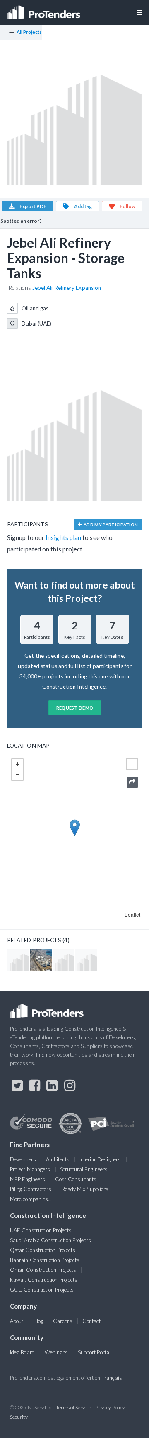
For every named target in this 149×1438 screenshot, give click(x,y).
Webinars (56, 1352)
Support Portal (94, 1352)
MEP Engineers (27, 1179)
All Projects (29, 32)
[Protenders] (44, 9)
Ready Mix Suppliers (85, 1189)
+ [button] (17, 764)
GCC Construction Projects (42, 1289)
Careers (62, 1321)
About (16, 1321)
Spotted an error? (21, 221)
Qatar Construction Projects (42, 1250)
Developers (23, 1159)
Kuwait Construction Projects (43, 1279)
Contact (91, 1321)
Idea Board (22, 1352)
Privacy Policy (110, 1407)
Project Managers (30, 1169)
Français (111, 1378)
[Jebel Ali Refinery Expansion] (86, 960)
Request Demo (75, 708)
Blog (38, 1321)
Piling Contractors (30, 1189)
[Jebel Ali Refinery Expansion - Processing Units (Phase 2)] (41, 960)
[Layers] (132, 764)
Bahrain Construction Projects (44, 1260)
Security (19, 1417)
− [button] (17, 774)
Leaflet (132, 914)
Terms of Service (73, 1407)
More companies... (31, 1199)
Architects (58, 1159)
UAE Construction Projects (41, 1230)
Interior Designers (100, 1159)
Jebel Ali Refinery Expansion (66, 287)
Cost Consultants (75, 1179)
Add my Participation (110, 524)
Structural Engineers (84, 1169)
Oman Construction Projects (43, 1270)
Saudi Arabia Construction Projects (50, 1240)
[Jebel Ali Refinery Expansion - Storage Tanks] (63, 960)
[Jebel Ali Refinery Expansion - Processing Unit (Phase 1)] (18, 960)
